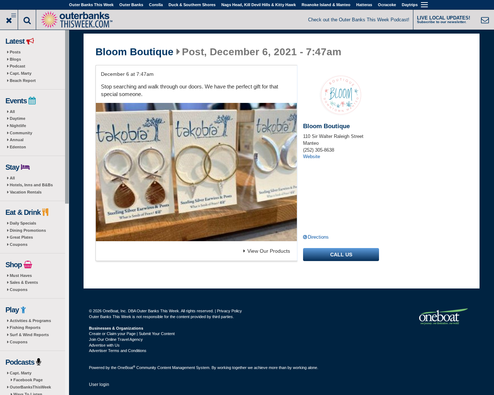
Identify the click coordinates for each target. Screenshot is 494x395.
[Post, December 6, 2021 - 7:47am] (196, 172)
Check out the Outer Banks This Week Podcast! (358, 19)
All (12, 111)
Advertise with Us (104, 345)
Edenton (18, 147)
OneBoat (126, 367)
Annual (17, 140)
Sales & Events (24, 282)
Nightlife (18, 125)
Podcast (17, 66)
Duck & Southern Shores (192, 5)
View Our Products (268, 251)
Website (311, 156)
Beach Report (23, 80)
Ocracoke (387, 5)
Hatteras (364, 5)
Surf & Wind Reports (29, 335)
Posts (15, 52)
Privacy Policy (229, 311)
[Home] (77, 19)
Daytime (17, 118)
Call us (341, 254)
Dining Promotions (28, 230)
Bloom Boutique (134, 52)
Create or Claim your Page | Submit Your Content (132, 333)
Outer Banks (131, 5)
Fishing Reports (25, 327)
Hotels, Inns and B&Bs (31, 185)
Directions (318, 237)
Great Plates (21, 237)
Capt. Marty (20, 73)
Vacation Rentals (26, 192)
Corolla (156, 5)
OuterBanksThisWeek (30, 387)
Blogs (15, 59)
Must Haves (21, 275)
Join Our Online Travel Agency (116, 339)
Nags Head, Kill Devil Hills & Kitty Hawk (258, 5)
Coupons (18, 244)
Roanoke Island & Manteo (326, 5)
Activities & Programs (30, 320)
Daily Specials (23, 223)
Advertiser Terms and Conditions (117, 350)
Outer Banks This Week (91, 5)
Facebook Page (28, 380)
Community (21, 133)
